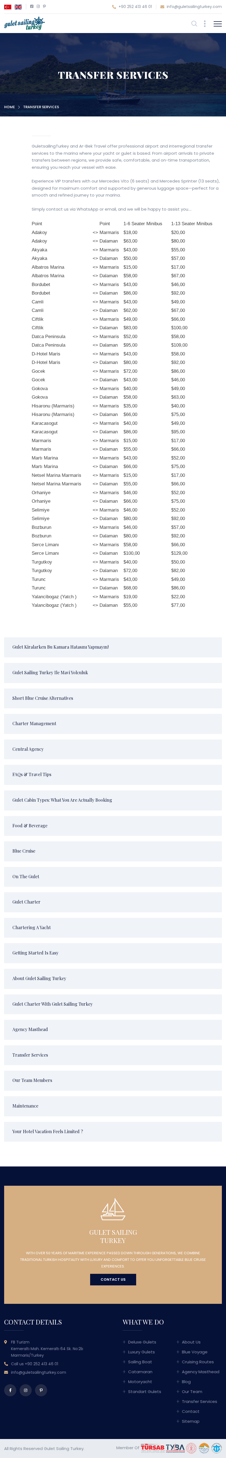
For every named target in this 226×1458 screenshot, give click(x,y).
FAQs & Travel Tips (31, 774)
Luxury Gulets (141, 1352)
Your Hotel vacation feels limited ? (47, 1131)
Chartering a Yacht (31, 927)
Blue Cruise (23, 851)
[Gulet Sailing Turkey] (24, 23)
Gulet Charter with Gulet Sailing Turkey (52, 1004)
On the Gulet (25, 876)
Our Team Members (32, 1080)
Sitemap (191, 1421)
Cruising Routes (198, 1362)
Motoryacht (140, 1381)
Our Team (192, 1391)
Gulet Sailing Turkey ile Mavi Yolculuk (50, 672)
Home (9, 107)
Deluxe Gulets (142, 1342)
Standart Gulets (144, 1391)
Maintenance (25, 1106)
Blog (186, 1381)
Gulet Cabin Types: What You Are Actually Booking (62, 800)
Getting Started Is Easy (35, 953)
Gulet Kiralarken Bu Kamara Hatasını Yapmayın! (60, 647)
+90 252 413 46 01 (134, 6)
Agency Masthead (30, 1029)
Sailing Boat (140, 1362)
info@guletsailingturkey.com (194, 6)
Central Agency (28, 749)
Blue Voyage (195, 1352)
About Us (191, 1342)
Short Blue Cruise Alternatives (42, 698)
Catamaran (140, 1372)
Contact (191, 1411)
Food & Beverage (29, 825)
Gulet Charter (26, 902)
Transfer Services (30, 1055)
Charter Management (34, 723)
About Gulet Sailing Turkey (39, 978)
